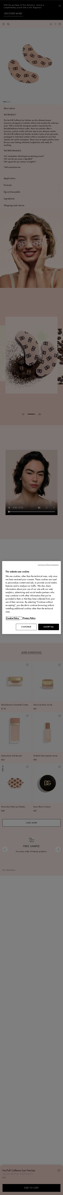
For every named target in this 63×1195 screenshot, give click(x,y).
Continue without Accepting (48, 565)
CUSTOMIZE (26, 627)
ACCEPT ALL (49, 627)
